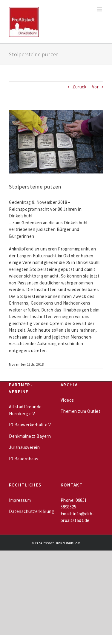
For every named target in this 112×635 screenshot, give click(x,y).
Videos (67, 400)
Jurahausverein (24, 447)
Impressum (20, 500)
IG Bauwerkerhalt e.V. (30, 425)
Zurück (79, 87)
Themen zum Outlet (81, 411)
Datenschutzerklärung (31, 511)
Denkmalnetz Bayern (30, 436)
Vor (95, 87)
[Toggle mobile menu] (100, 9)
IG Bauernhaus (24, 459)
